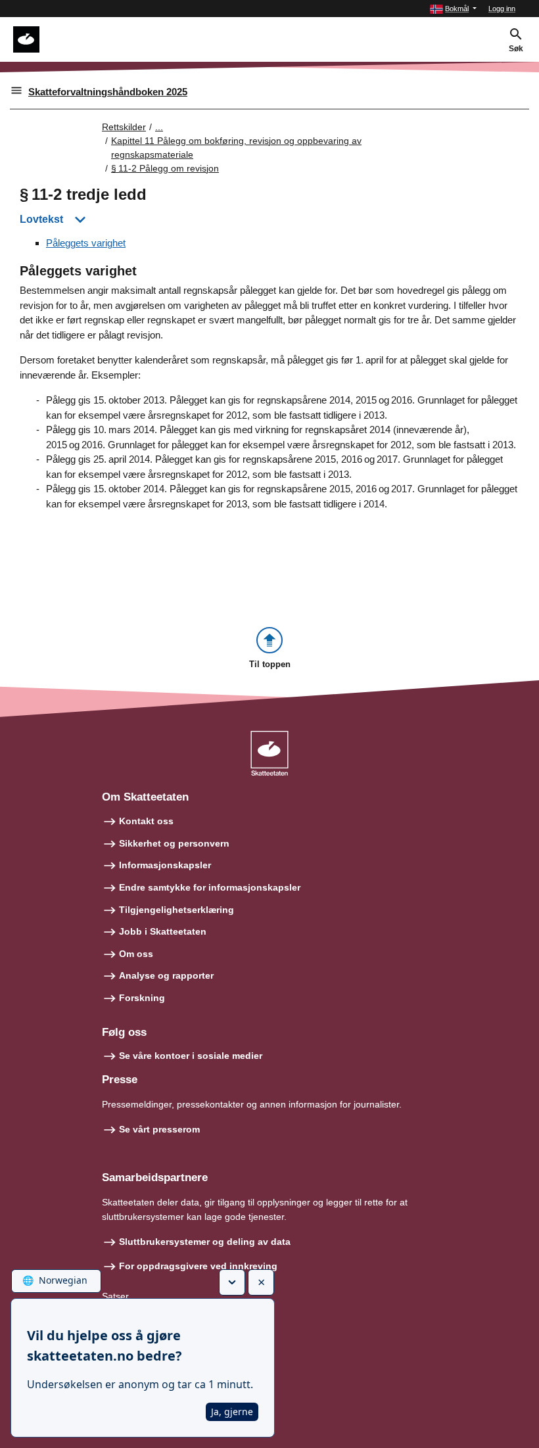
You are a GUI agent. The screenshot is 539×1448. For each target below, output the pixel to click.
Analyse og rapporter (166, 975)
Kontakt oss (146, 821)
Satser (115, 1296)
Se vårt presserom (159, 1129)
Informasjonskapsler (165, 865)
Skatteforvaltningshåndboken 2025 (107, 91)
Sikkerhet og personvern (174, 843)
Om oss (136, 953)
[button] (453, 8)
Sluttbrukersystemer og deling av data (205, 1241)
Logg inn (501, 8)
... (159, 127)
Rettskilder (124, 127)
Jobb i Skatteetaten (162, 931)
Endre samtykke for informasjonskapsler (209, 887)
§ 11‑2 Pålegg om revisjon (165, 168)
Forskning (142, 998)
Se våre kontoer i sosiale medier (190, 1055)
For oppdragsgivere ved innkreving (198, 1266)
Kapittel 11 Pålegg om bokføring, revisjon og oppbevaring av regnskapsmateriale (236, 147)
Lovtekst (41, 219)
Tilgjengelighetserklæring (176, 909)
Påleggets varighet (86, 242)
